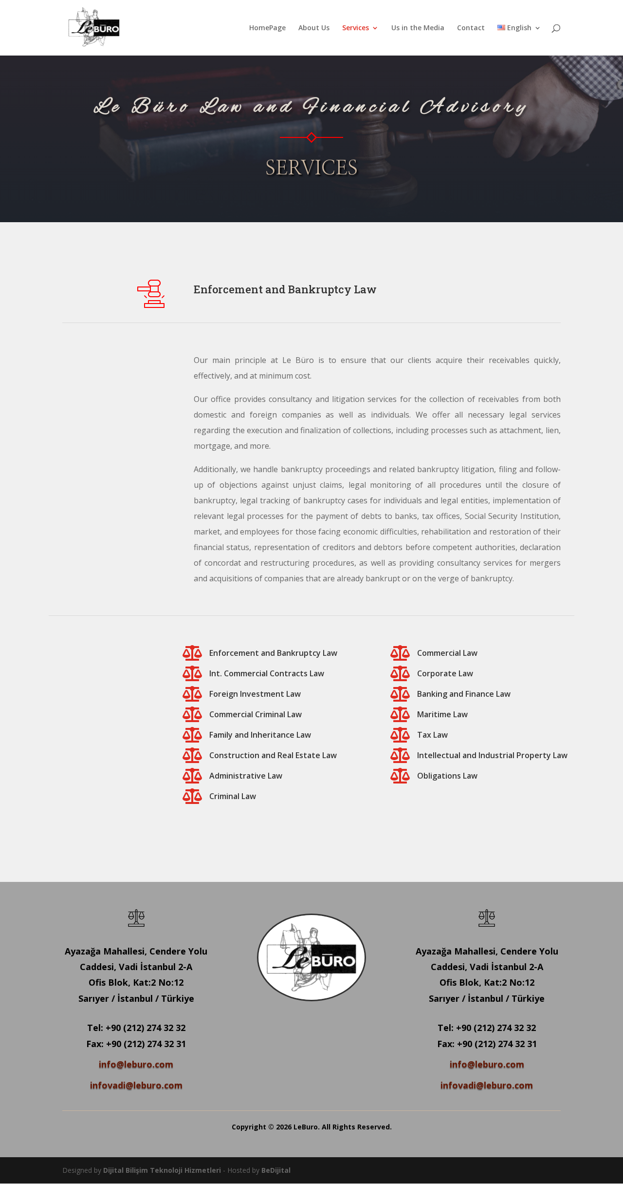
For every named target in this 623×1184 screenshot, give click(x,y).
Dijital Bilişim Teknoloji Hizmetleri (162, 1170)
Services (355, 28)
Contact (471, 28)
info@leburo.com (136, 1064)
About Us (314, 28)
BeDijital (276, 1170)
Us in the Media (417, 28)
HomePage (267, 28)
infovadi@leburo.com (136, 1085)
